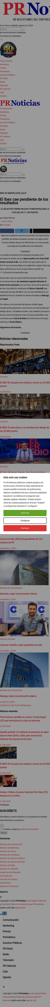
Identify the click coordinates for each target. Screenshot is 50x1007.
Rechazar (25, 528)
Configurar (25, 520)
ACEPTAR (25, 513)
